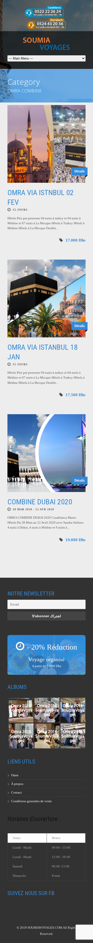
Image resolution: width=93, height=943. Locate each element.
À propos (17, 784)
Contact (16, 792)
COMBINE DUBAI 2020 (39, 501)
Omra (14, 775)
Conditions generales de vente (31, 801)
